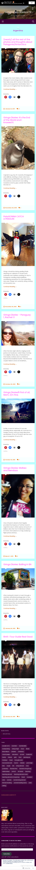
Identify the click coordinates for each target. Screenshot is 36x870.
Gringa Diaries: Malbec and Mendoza (15, 469)
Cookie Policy (9, 863)
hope (11, 760)
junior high (29, 763)
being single (15, 748)
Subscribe (6, 854)
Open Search (32, 21)
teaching (27, 771)
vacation (29, 777)
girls (15, 757)
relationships (5, 771)
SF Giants (20, 771)
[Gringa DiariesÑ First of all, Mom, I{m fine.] (18, 411)
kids (3, 766)
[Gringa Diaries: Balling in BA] (18, 579)
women (9, 780)
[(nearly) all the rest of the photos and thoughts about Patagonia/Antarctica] (18, 60)
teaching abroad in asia (21, 774)
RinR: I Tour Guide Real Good (18, 636)
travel (23, 777)
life (13, 766)
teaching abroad (7, 774)
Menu (3, 21)
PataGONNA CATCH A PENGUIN (13, 217)
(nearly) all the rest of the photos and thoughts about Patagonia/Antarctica (17, 42)
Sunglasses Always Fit (18, 12)
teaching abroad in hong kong (10, 777)
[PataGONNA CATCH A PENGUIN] (18, 244)
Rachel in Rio (13, 768)
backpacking (6, 748)
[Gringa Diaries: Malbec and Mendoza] (18, 495)
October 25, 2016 (10, 384)
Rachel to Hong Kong (25, 768)
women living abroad (19, 780)
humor (16, 763)
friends (10, 757)
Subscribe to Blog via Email (11, 840)
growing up (27, 757)
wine (3, 780)
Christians (21, 751)
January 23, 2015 (10, 716)
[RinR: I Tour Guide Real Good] (18, 659)
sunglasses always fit (8, 795)
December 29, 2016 (11, 207)
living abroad (20, 766)
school (14, 771)
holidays (4, 760)
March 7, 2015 (9, 556)
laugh (8, 766)
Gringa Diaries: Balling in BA (17, 564)
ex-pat (22, 754)
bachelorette (22, 746)
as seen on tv (6, 746)
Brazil (27, 748)
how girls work (18, 760)
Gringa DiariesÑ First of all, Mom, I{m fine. (16, 393)
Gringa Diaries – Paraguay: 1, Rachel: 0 (17, 316)
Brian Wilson (5, 751)
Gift (32, 2)
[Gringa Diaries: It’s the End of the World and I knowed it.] (18, 148)
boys (22, 748)
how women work (7, 763)
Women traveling (7, 782)
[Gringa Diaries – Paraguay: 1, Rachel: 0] (18, 333)
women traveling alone (20, 782)
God (20, 757)
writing (4, 785)
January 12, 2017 (10, 109)
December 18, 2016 (10, 306)
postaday (5, 768)
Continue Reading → (10, 89)
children (13, 751)
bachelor (14, 746)
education (15, 754)
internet (22, 763)
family (4, 757)
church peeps (6, 754)
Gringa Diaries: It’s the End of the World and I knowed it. (16, 120)
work (30, 782)
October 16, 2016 (10, 459)
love (27, 766)
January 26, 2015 (10, 628)
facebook (29, 754)
